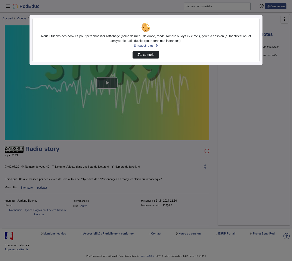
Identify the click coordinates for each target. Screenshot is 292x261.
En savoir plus (143, 45)
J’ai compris (145, 54)
